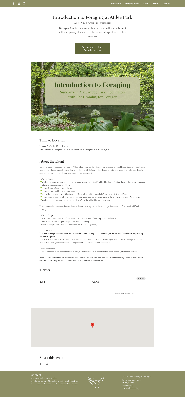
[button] (167, 3)
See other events (92, 50)
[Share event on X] (47, 364)
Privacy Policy (128, 382)
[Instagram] (19, 3)
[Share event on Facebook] (41, 364)
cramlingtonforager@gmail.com (45, 381)
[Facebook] (13, 3)
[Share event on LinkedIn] (53, 364)
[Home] (24, 3)
